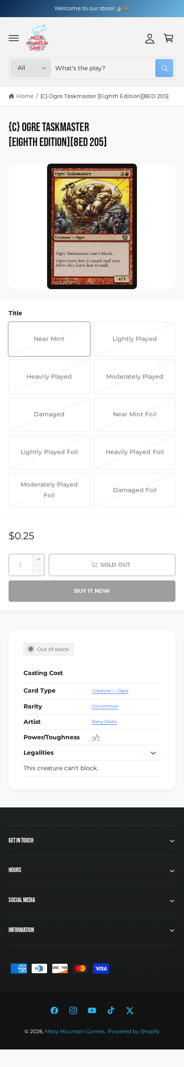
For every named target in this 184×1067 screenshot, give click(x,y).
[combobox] (114, 68)
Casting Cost (43, 673)
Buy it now (92, 590)
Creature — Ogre (110, 690)
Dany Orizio (104, 721)
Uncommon (105, 706)
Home (25, 96)
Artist (32, 722)
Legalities (38, 752)
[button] (13, 38)
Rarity (33, 706)
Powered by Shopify (134, 1031)
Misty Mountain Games (74, 1031)
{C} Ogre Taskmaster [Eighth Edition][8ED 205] (104, 96)
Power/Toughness (52, 737)
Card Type (40, 690)
